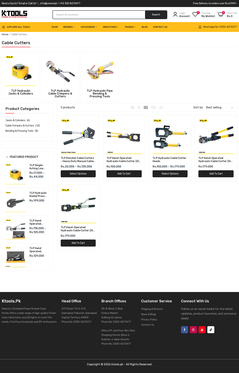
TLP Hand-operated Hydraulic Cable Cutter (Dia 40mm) (215, 160)
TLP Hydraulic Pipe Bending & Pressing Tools (100, 93)
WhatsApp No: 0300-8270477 (220, 27)
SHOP (55, 27)
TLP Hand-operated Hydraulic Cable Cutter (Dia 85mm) (123, 160)
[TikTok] (210, 329)
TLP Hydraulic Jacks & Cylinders (20, 92)
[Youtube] (202, 329)
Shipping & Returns (152, 309)
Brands (68, 27)
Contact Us (160, 27)
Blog (145, 27)
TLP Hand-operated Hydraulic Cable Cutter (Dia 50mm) (78, 229)
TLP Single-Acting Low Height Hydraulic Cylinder (36, 167)
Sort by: (198, 107)
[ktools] (14, 14)
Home (5, 34)
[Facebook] (184, 329)
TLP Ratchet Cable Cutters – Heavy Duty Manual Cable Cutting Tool (77, 160)
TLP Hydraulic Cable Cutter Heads (169, 160)
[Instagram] (193, 329)
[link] (20, 70)
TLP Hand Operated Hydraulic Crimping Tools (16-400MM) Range (38, 222)
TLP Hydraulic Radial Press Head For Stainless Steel (38, 194)
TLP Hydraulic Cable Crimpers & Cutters (60, 93)
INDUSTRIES (110, 27)
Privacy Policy (149, 319)
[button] (27, 159)
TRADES (129, 27)
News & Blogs (148, 314)
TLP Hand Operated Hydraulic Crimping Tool (38, 250)
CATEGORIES (88, 27)
